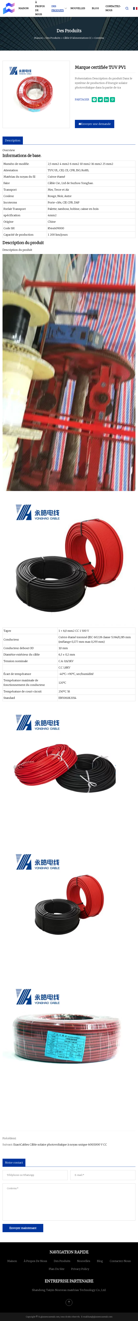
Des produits (57, 8)
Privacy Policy (80, 1269)
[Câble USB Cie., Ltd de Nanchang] (9, 8)
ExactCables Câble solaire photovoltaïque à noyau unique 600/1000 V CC (60, 1144)
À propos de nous (40, 8)
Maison (23, 8)
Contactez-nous (113, 8)
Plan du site (56, 1269)
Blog (95, 8)
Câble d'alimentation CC (77, 37)
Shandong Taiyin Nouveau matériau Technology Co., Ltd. (69, 1290)
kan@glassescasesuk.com (100, 1316)
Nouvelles (78, 8)
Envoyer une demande (96, 124)
